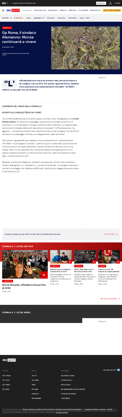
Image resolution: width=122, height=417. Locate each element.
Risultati (50, 18)
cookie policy (66, 380)
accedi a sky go (109, 370)
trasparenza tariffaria (91, 409)
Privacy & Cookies (48, 409)
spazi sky (35, 394)
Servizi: (34, 371)
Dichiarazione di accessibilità (73, 389)
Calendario (72, 18)
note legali (65, 385)
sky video (6, 385)
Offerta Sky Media (68, 394)
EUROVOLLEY (95, 10)
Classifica (61, 18)
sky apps (35, 380)
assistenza (102, 409)
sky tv (34, 376)
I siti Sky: (5, 371)
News (29, 18)
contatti (109, 409)
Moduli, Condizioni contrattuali (33, 409)
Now (34, 385)
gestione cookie (67, 376)
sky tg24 (6, 380)
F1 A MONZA (83, 10)
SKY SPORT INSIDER (112, 10)
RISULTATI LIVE (40, 10)
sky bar (35, 389)
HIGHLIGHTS (53, 10)
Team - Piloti (85, 18)
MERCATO (72, 10)
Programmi (36, 398)
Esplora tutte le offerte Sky (24, 3)
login (117, 3)
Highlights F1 (39, 18)
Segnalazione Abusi (62, 412)
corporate (65, 398)
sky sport (6, 376)
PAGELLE (63, 10)
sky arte (5, 389)
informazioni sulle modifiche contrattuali (68, 409)
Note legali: (65, 371)
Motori (5, 18)
